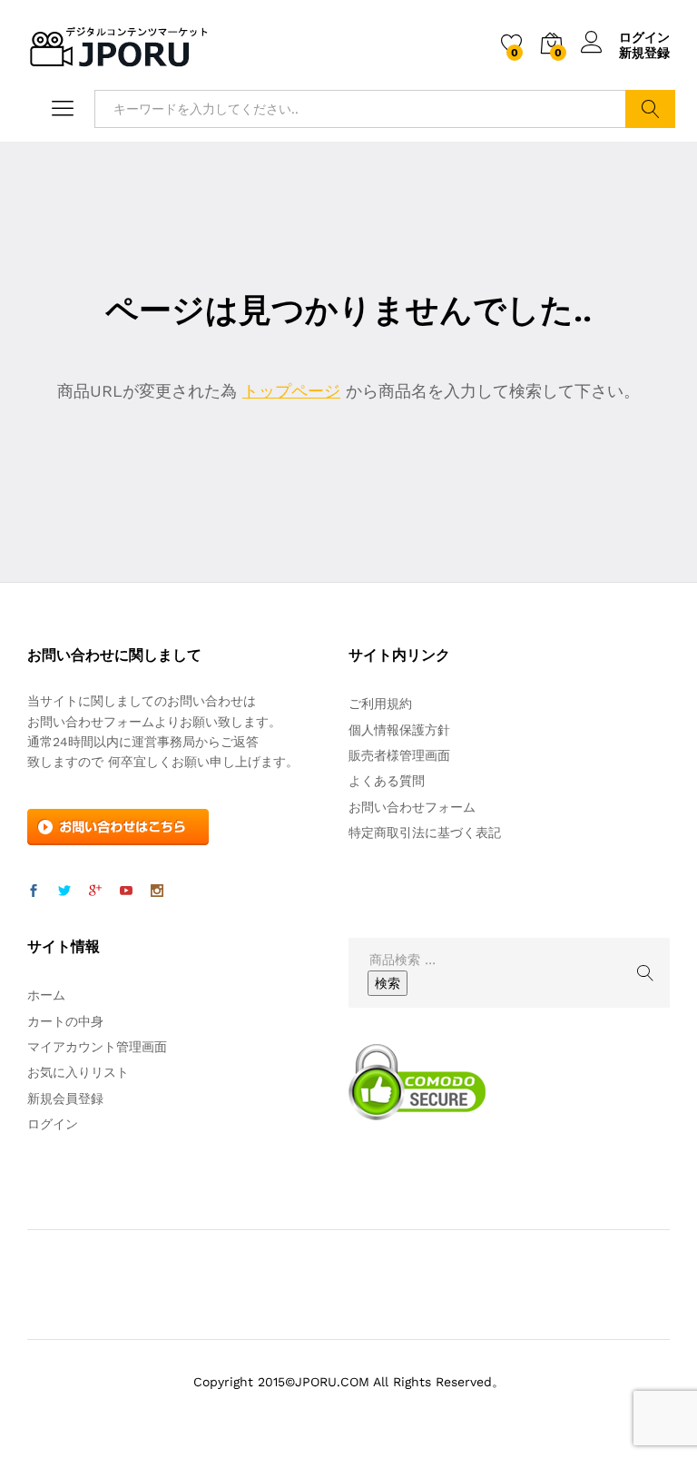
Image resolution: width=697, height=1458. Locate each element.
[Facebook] (33, 891)
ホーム (46, 995)
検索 (650, 109)
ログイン (644, 37)
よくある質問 (386, 780)
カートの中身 (65, 1021)
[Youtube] (126, 891)
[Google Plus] (95, 891)
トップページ (291, 390)
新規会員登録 (65, 1098)
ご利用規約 (380, 703)
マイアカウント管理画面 (97, 1046)
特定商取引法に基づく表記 (424, 832)
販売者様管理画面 (399, 755)
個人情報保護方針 (399, 730)
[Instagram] (157, 891)
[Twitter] (64, 891)
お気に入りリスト (78, 1072)
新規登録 (644, 52)
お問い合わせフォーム (412, 807)
